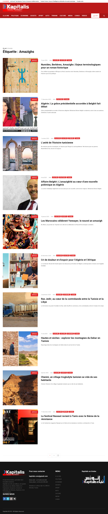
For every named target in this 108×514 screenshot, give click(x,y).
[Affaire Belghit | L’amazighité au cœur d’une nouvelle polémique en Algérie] (20, 192)
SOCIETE (64, 216)
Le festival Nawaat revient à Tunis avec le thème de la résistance (70, 417)
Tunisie (69, 60)
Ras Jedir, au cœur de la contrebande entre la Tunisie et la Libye (72, 300)
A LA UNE (55, 60)
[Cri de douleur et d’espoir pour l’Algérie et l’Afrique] (20, 270)
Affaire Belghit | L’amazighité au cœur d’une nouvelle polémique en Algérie (69, 183)
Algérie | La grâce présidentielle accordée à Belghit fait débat (70, 105)
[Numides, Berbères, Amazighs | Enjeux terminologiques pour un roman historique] (20, 75)
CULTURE (62, 60)
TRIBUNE (71, 138)
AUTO (57, 491)
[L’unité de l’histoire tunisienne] (20, 153)
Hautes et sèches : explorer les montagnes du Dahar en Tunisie (70, 339)
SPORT (57, 488)
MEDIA (65, 412)
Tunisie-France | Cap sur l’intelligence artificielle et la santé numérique (45, 1)
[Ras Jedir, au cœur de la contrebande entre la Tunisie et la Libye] (20, 309)
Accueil (4, 48)
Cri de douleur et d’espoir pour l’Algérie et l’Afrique (68, 260)
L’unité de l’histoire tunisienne (57, 142)
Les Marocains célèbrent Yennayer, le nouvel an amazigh (71, 221)
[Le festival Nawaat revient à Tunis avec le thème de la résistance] (20, 426)
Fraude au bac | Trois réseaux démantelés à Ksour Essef (78, 1)
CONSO (57, 499)
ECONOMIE (67, 294)
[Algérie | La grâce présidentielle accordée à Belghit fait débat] (20, 114)
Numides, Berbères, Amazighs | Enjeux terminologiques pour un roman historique (71, 66)
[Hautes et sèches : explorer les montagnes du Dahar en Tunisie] (20, 348)
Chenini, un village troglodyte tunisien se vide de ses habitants (69, 378)
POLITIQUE (60, 99)
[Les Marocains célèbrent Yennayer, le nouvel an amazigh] (20, 231)
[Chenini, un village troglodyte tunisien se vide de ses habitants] (20, 387)
